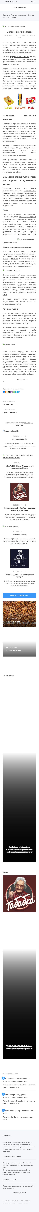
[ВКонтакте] (4, 392)
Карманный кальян (10, 413)
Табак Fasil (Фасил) (19, 535)
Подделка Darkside (19, 439)
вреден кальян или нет (19, 57)
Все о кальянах (19, 7)
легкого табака (20, 299)
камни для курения (27, 217)
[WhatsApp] (14, 392)
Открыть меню (11, 2)
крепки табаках (30, 335)
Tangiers (27, 323)
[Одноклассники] (6, 392)
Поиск (33, 2)
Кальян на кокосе (13, 651)
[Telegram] (19, 392)
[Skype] (16, 392)
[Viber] (11, 392)
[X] (9, 392)
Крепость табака (13, 621)
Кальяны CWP (8, 405)
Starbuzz (14, 259)
